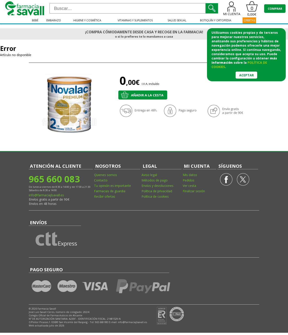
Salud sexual (177, 20)
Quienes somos (105, 175)
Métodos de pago (155, 180)
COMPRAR (275, 9)
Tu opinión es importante (112, 185)
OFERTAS (249, 20)
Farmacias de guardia (109, 191)
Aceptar (246, 75)
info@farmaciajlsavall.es (46, 195)
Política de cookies (155, 196)
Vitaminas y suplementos (135, 20)
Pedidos (188, 180)
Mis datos (190, 175)
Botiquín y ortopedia (215, 20)
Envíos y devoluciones (157, 185)
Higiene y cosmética (87, 20)
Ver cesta (189, 185)
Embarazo (53, 20)
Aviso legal (149, 175)
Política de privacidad (157, 191)
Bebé (35, 20)
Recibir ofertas (104, 196)
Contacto (101, 180)
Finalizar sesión (194, 191)
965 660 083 (54, 179)
